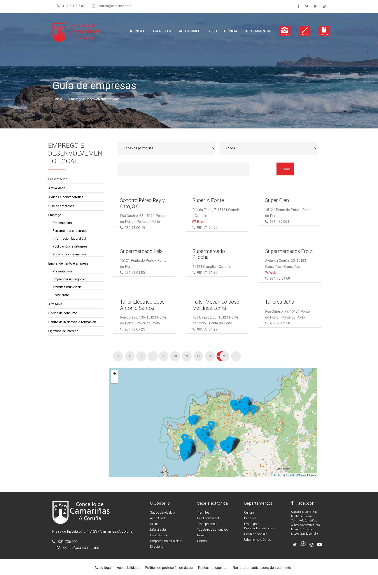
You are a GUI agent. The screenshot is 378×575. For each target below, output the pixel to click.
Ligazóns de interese (63, 331)
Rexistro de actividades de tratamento (262, 568)
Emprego (54, 215)
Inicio (139, 31)
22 (198, 356)
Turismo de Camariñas (304, 520)
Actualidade (189, 31)
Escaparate (61, 295)
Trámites (203, 512)
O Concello (160, 503)
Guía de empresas (61, 206)
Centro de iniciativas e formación (72, 322)
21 (186, 356)
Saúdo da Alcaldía (162, 512)
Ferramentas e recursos (70, 231)
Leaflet (277, 475)
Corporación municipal (166, 541)
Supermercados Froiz (288, 251)
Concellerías (158, 535)
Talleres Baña (279, 302)
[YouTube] (315, 6)
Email (200, 222)
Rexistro (202, 535)
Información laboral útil (69, 239)
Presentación (57, 179)
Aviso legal (103, 568)
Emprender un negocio (69, 279)
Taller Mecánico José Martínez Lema (215, 305)
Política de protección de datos (169, 568)
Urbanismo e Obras (257, 539)
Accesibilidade (128, 568)
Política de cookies (213, 568)
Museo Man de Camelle (304, 533)
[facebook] (298, 6)
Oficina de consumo (62, 313)
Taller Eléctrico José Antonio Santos (142, 305)
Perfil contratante (208, 518)
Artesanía (55, 304)
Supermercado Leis (141, 251)
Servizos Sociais (255, 534)
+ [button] (114, 373)
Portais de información (69, 254)
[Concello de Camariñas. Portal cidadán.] (76, 32)
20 (175, 356)
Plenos (202, 541)
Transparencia (207, 524)
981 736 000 (68, 542)
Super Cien (277, 200)
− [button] (114, 380)
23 (210, 356)
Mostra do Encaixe (301, 516)
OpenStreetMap (294, 475)
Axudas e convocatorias (65, 197)
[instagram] (324, 6)
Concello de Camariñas (304, 511)
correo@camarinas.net (81, 548)
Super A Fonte (208, 200)
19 (163, 356)
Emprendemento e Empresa (68, 263)
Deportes (250, 518)
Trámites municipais (67, 287)
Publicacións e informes (70, 246)
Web (272, 272)
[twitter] (306, 6)
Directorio (157, 546)
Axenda (155, 524)
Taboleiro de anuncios (212, 529)
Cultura (249, 512)
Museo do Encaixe (301, 529)
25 (224, 356)
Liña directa (158, 529)
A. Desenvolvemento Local (305, 525)
